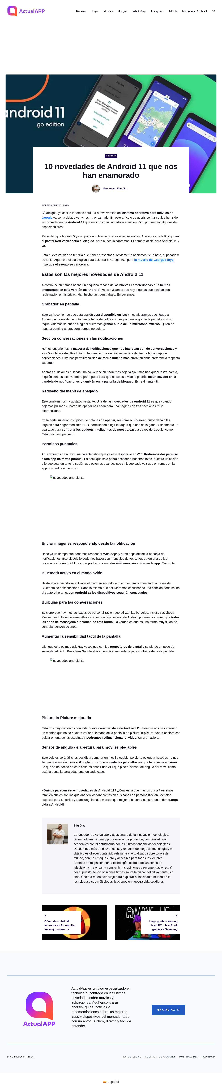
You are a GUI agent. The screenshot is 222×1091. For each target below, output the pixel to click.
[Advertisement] (111, 48)
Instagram (157, 11)
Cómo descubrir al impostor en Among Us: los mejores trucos (60, 925)
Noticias (81, 11)
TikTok (173, 11)
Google (47, 217)
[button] (212, 11)
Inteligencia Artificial (194, 11)
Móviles (108, 11)
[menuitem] (111, 1081)
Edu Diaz (122, 188)
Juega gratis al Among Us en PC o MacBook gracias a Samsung (163, 925)
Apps (95, 11)
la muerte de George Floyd (154, 260)
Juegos (122, 11)
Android (111, 156)
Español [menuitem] (113, 1082)
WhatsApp (139, 11)
